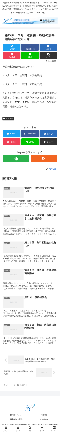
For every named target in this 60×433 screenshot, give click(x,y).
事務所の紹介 (16, 419)
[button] (54, 316)
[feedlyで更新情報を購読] (16, 158)
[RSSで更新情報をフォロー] (44, 158)
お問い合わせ (16, 415)
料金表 (44, 415)
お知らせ (9, 118)
